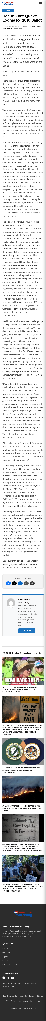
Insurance (8, 10)
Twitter (14, 583)
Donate (31, 996)
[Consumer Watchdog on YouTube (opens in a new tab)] (12, 978)
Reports (5, 956)
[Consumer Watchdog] (8, 3)
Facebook (8, 583)
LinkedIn (20, 583)
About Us (5, 948)
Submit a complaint (10, 996)
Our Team (6, 952)
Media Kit (23, 996)
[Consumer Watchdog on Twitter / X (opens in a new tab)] (8, 978)
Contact (5, 961)
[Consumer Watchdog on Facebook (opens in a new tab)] (3, 978)
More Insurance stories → (33, 653)
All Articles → (26, 631)
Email (26, 583)
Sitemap (40, 996)
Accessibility (27, 1001)
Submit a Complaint (9, 965)
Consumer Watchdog (24, 601)
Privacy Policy (16, 1001)
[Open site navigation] (41, 3)
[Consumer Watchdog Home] (23, 913)
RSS (7, 1001)
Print (32, 583)
